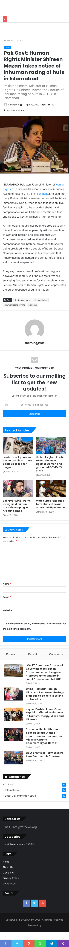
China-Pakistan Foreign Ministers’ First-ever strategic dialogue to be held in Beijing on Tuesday (45, 702)
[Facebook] (26, 911)
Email (7, 605)
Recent (32, 662)
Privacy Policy (11, 886)
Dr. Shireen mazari (23, 308)
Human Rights (40, 308)
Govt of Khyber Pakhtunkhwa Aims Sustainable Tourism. (45, 762)
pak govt (32, 313)
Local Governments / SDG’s (18, 852)
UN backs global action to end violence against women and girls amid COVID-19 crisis (51, 472)
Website (7, 618)
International (12, 798)
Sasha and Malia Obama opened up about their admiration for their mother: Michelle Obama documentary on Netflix (44, 744)
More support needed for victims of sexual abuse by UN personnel (50, 512)
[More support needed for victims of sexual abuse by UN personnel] (51, 497)
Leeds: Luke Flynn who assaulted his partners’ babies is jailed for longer (18, 470)
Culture (19, 48)
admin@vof (13, 113)
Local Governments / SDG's (20, 804)
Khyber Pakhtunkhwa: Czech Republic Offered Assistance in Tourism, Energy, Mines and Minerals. (45, 723)
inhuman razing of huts (14, 313)
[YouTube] (42, 911)
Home (9, 48)
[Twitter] (34, 911)
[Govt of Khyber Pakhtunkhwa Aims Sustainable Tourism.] (13, 766)
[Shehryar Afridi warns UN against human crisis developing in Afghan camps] (18, 497)
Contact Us (9, 891)
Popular (11, 662)
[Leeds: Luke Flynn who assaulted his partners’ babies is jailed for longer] (18, 453)
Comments (56, 662)
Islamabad (42, 202)
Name (7, 592)
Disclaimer (9, 880)
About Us (8, 875)
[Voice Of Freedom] (11, 7)
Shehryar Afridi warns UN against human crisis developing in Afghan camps (17, 514)
